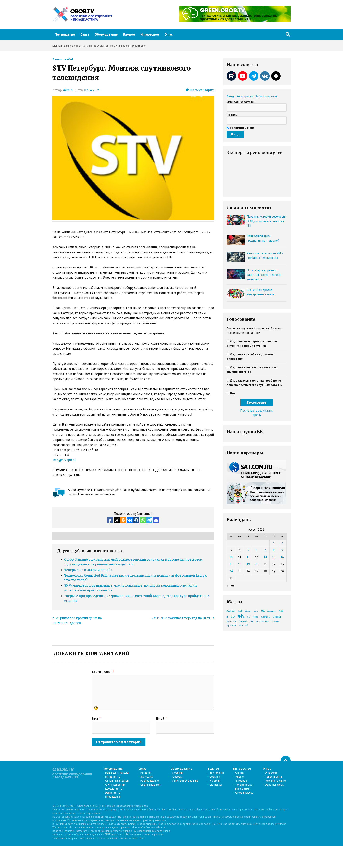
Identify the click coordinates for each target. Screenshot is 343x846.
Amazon (271, 611)
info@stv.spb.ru (63, 460)
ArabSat (231, 611)
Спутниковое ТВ (115, 784)
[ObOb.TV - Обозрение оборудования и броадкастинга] (82, 14)
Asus (255, 617)
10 (231, 557)
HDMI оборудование (185, 780)
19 (248, 564)
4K (240, 615)
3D (251, 621)
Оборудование (106, 34)
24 (231, 571)
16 (282, 557)
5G (233, 616)
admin (68, 90)
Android (243, 625)
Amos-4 (243, 621)
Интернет (146, 772)
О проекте (271, 772)
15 (273, 557)
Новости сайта (273, 776)
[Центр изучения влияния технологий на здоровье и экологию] (235, 20)
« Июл (231, 585)
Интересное (149, 34)
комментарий (103, 671)
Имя (96, 718)
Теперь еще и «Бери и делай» (88, 570)
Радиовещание (149, 780)
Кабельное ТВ (114, 788)
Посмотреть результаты (256, 410)
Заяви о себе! (62, 59)
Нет (233, 393)
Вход (230, 96)
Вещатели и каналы (117, 772)
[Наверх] (286, 761)
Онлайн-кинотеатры (117, 780)
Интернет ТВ (113, 776)
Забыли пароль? (266, 96)
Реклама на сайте (275, 780)
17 (231, 564)
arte (256, 611)
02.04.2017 (91, 90)
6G (248, 617)
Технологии (217, 772)
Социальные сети (150, 784)
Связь (84, 34)
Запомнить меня (242, 128)
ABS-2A (276, 621)
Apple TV (231, 625)
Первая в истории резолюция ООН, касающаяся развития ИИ (266, 220)
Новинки (177, 772)
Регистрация (244, 96)
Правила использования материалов (126, 806)
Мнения (239, 776)
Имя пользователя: (240, 101)
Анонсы (239, 772)
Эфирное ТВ (113, 792)
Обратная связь (274, 784)
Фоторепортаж (244, 784)
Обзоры (177, 776)
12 (248, 557)
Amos (248, 611)
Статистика (216, 784)
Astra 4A (231, 621)
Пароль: (232, 114)
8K (263, 610)
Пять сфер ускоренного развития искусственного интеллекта (264, 274)
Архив (257, 415)
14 (265, 557)
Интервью (241, 780)
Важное (129, 34)
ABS (240, 611)
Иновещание (113, 796)
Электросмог (243, 788)
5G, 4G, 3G (146, 776)
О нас (168, 34)
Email (161, 718)
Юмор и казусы (244, 792)
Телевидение (65, 34)
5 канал (277, 617)
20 (256, 564)
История (215, 780)
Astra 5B (265, 617)
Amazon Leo (262, 621)
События (215, 776)
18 (239, 564)
